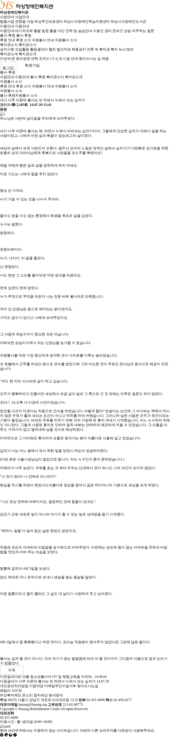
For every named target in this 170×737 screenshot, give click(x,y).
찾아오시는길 (87, 686)
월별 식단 (57, 31)
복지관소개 (9, 54)
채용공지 (79, 49)
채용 (105, 58)
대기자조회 (24, 31)
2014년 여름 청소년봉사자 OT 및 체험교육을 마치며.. (52, 677)
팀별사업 (7, 21)
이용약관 (36, 686)
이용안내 (7, 26)
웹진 (52, 49)
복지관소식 (9, 45)
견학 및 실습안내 (79, 31)
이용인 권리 (102, 31)
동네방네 (56, 695)
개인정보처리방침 (14, 686)
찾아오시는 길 (90, 58)
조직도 (44, 58)
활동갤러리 (39, 49)
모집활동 (22, 49)
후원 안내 (7, 40)
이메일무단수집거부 (60, 686)
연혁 (34, 58)
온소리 (27, 695)
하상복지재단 (10, 695)
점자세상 (41, 695)
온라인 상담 (121, 31)
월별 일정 (41, 31)
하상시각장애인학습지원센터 (87, 21)
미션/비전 (7, 58)
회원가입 (32, 65)
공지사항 (7, 49)
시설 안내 (70, 58)
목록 (11, 670)
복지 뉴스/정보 (122, 49)
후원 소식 (23, 40)
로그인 (8, 68)
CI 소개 (56, 58)
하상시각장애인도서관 (128, 21)
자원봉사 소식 (66, 40)
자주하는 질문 (143, 31)
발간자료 (64, 49)
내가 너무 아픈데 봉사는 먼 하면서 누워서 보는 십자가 (53, 681)
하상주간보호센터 (49, 21)
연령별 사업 (24, 21)
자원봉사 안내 (43, 40)
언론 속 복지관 (98, 49)
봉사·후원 (7, 35)
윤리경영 (23, 58)
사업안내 (7, 17)
